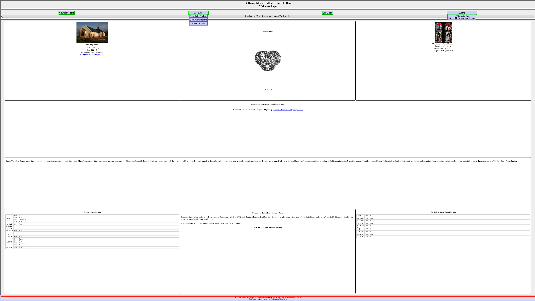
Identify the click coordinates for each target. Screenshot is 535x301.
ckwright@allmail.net (274, 227)
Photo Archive (198, 23)
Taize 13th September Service (462, 17)
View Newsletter (66, 13)
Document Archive (198, 20)
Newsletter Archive (198, 16)
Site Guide (327, 13)
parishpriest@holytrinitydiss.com (92, 54)
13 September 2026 (462, 16)
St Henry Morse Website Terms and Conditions (272, 299)
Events (462, 13)
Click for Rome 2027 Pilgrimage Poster (288, 110)
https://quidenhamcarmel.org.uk (201, 219)
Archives (198, 13)
